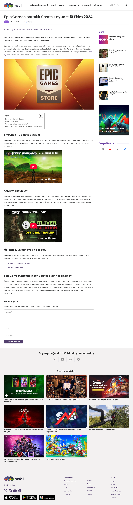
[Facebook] (125, 149)
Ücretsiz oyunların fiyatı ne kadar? (16, 124)
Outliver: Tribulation (11, 121)
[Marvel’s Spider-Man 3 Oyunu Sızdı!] (109, 416)
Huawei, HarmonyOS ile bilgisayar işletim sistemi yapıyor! (117, 79)
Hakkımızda (114, 487)
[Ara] (126, 5)
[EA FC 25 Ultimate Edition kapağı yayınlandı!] (66, 386)
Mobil (66, 484)
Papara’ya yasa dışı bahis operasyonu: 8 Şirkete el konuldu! (117, 37)
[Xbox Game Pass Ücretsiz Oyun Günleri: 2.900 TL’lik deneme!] (24, 386)
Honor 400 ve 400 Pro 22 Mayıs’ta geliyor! (116, 65)
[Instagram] (102, 149)
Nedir (89, 484)
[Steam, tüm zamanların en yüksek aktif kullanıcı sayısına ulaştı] (66, 416)
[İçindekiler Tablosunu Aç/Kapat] (40, 116)
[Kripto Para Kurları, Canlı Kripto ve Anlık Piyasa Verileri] (114, 120)
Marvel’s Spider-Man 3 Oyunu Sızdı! (102, 429)
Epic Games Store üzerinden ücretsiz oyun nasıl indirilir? (23, 126)
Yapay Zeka (68, 491)
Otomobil (67, 494)
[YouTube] (110, 149)
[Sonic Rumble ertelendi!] (66, 446)
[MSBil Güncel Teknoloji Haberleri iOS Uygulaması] (12, 497)
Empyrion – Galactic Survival (14, 119)
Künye (113, 481)
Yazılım (89, 494)
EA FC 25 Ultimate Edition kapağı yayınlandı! (63, 399)
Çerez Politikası (116, 491)
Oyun (66, 487)
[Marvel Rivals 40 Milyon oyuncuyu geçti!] (109, 386)
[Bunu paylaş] (54, 359)
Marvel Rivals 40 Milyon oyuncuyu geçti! (104, 399)
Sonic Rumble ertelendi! (55, 459)
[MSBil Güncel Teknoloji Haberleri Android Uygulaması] (29, 497)
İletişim (113, 484)
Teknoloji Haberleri (70, 481)
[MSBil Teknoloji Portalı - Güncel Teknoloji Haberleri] (13, 5)
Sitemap (113, 498)
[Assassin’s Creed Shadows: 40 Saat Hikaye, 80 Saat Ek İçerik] (24, 416)
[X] (117, 149)
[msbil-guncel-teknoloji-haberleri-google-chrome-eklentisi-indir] (47, 497)
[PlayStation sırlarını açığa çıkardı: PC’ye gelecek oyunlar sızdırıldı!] (24, 446)
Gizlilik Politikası (116, 494)
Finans (89, 490)
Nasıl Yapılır (91, 487)
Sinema (89, 480)
